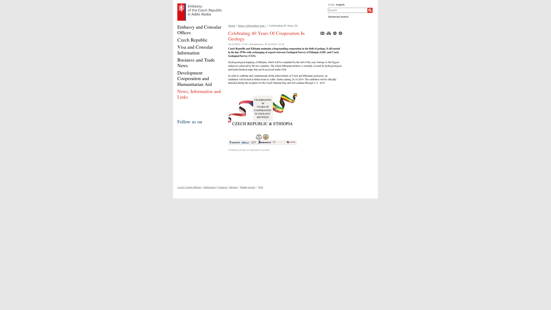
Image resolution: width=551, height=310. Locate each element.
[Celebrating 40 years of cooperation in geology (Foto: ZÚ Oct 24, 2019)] (262, 94)
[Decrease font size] (335, 32)
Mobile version (247, 187)
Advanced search (338, 17)
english (340, 4)
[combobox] (347, 10)
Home (231, 25)
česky (331, 4)
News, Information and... (252, 25)
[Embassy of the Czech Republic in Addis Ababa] (199, 4)
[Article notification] (322, 32)
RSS (260, 187)
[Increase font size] (340, 32)
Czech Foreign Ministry (189, 187)
